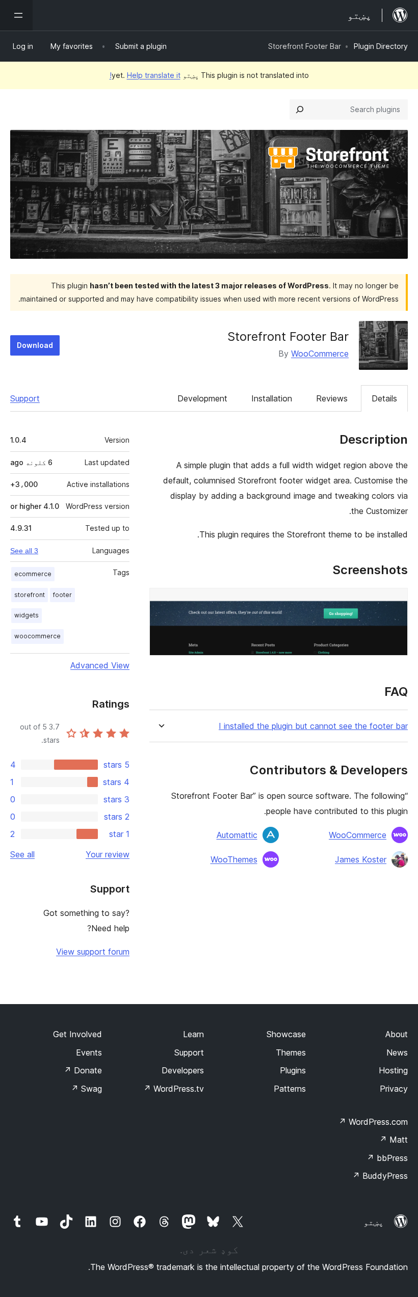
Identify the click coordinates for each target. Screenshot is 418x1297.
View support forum (92, 952)
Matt (393, 1139)
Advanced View (99, 665)
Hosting (393, 1070)
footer (62, 595)
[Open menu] (16, 15)
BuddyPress (380, 1176)
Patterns (290, 1089)
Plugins (293, 1070)
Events (89, 1052)
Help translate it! (145, 75)
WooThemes (234, 859)
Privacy (394, 1089)
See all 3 (24, 551)
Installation (271, 398)
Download (35, 345)
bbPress (387, 1158)
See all (22, 854)
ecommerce (32, 574)
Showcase (286, 1034)
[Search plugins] (300, 109)
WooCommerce (320, 353)
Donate (83, 1070)
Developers (183, 1070)
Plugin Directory (381, 46)
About (396, 1034)
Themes (291, 1052)
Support (25, 398)
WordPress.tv (173, 1089)
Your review (107, 854)
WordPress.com (373, 1122)
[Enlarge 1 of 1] (394, 602)
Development (202, 398)
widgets (26, 615)
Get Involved (77, 1034)
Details (384, 398)
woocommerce (37, 636)
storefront (29, 595)
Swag (86, 1089)
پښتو (373, 1222)
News (397, 1052)
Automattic (237, 835)
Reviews (332, 398)
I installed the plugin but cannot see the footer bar (313, 726)
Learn (193, 1034)
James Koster (360, 859)
